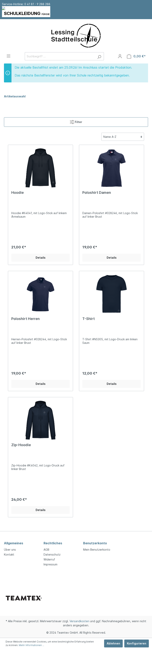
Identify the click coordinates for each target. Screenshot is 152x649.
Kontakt (9, 554)
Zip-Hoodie (21, 445)
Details (41, 257)
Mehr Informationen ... (31, 645)
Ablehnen (113, 643)
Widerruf (49, 559)
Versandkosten (79, 621)
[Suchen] (99, 56)
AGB (46, 549)
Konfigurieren (136, 643)
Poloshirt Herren (25, 319)
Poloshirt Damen (96, 192)
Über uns (10, 549)
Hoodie (17, 192)
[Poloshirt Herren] (40, 294)
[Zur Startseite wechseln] (76, 36)
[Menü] (8, 56)
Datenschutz (52, 554)
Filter (78, 122)
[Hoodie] (40, 167)
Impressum (50, 564)
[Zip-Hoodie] (40, 420)
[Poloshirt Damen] (111, 167)
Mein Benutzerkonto (96, 549)
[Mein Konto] (119, 56)
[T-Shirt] (111, 294)
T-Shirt (88, 319)
